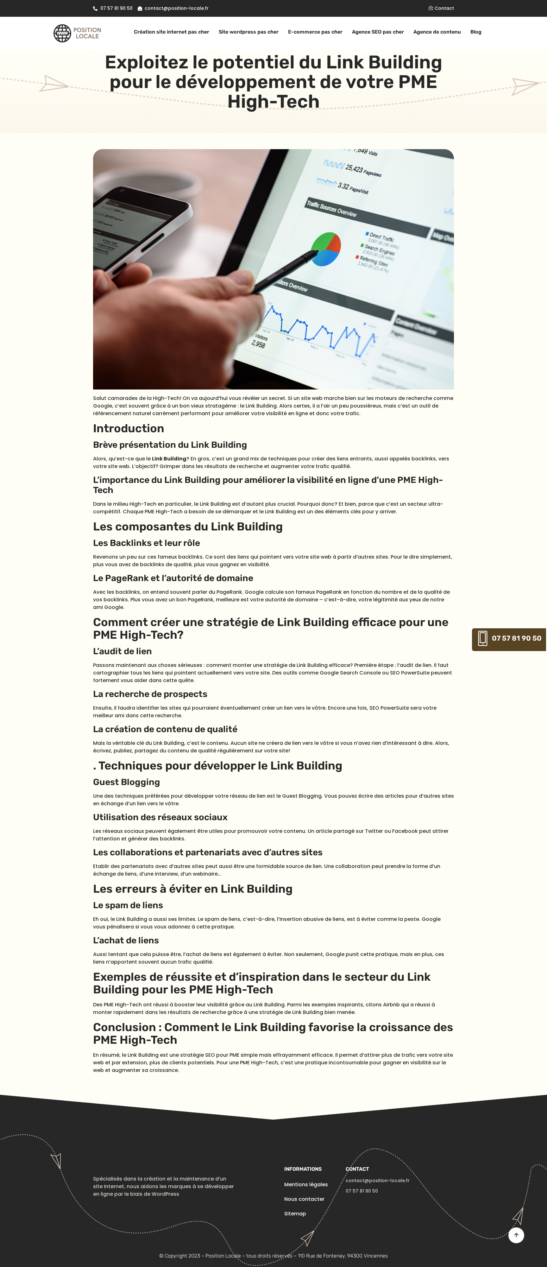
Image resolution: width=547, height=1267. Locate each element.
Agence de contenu (437, 32)
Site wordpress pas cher (249, 32)
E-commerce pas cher (315, 32)
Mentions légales (306, 1184)
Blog (475, 32)
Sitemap (295, 1213)
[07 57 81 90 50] (482, 638)
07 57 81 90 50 (517, 638)
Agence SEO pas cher (378, 32)
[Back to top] (516, 1235)
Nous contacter (304, 1199)
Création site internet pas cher (171, 32)
